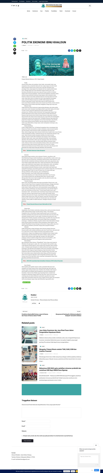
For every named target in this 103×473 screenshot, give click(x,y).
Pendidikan (54, 11)
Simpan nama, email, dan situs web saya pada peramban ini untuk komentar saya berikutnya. (48, 435)
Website (24, 431)
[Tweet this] (72, 50)
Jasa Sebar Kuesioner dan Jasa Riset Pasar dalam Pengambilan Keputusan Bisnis (56, 331)
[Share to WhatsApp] (74, 50)
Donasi (74, 11)
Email (23, 426)
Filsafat (47, 11)
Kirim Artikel (34, 1)
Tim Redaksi (22, 1)
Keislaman (35, 11)
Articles (34, 303)
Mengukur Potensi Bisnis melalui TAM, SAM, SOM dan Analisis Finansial (57, 350)
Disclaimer (28, 1)
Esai (41, 11)
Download (67, 11)
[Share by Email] (80, 50)
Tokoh (60, 11)
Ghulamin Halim (43, 372)
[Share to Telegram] (77, 50)
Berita (28, 11)
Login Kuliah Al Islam (43, 1)
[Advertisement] (51, 25)
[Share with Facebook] (69, 50)
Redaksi (24, 45)
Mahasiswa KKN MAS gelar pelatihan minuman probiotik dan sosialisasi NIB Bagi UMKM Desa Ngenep (60, 369)
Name (23, 421)
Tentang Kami (15, 1)
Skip (92, 470)
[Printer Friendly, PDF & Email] (26, 282)
